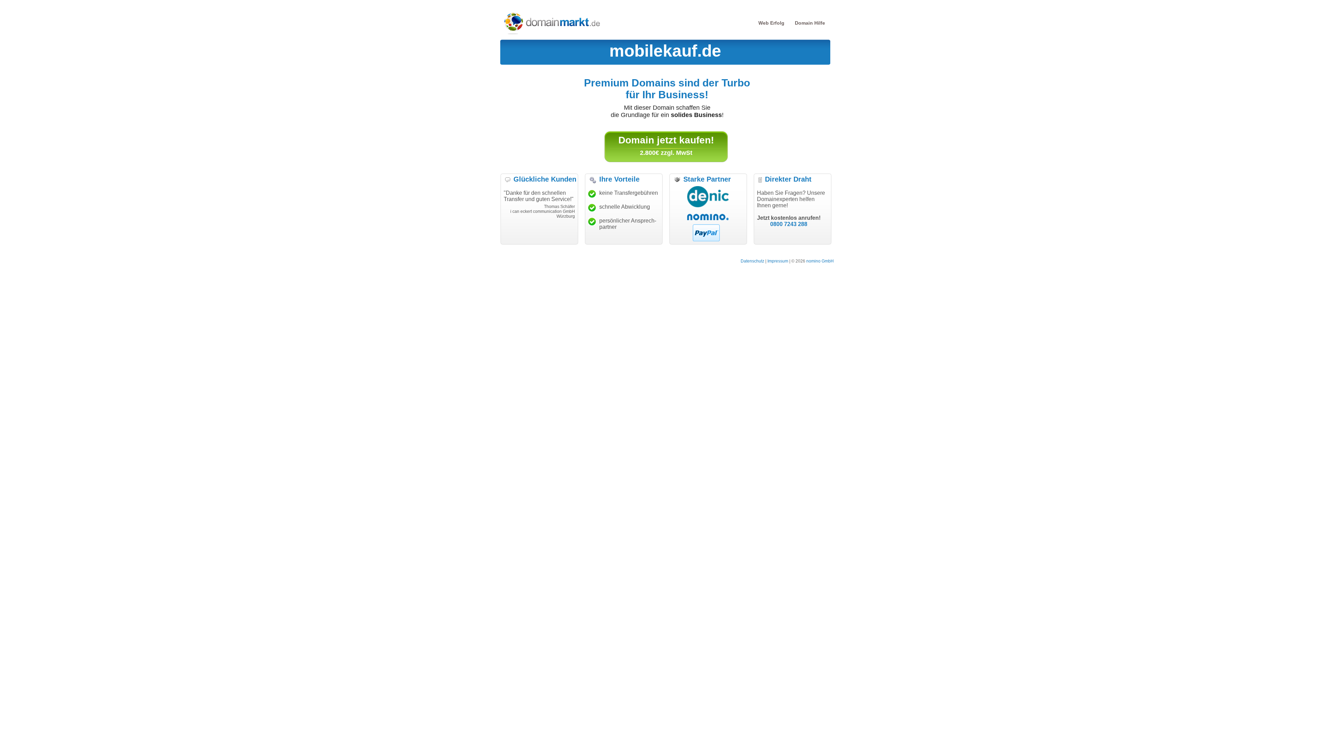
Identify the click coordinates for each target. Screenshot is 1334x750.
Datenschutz (752, 261)
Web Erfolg (771, 23)
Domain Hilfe (810, 23)
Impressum (777, 261)
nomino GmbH (820, 261)
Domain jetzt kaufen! (666, 140)
